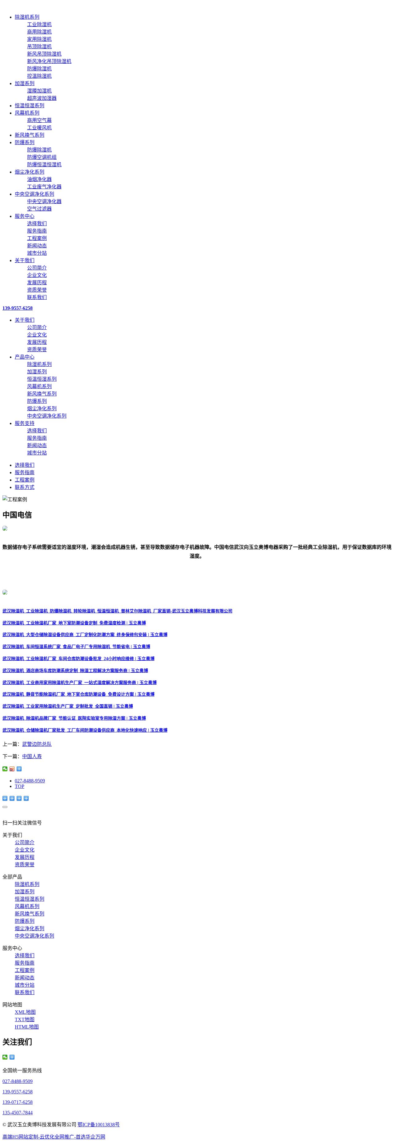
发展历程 (37, 282)
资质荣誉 (37, 290)
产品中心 (24, 357)
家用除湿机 (39, 39)
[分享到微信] (5, 768)
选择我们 (37, 223)
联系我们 (37, 297)
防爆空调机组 (42, 157)
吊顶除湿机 (39, 46)
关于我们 (24, 260)
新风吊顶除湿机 (44, 54)
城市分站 (37, 253)
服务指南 (37, 231)
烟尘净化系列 (29, 172)
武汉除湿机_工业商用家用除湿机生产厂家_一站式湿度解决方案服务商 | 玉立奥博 (79, 682)
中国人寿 (32, 756)
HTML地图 (27, 1026)
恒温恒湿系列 (29, 105)
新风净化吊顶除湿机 (49, 61)
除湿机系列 (27, 17)
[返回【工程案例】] (19, 768)
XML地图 (25, 1012)
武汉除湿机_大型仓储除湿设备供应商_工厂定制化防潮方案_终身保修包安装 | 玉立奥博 (84, 634)
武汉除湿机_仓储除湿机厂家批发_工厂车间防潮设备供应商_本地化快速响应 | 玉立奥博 (84, 730)
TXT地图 (24, 1019)
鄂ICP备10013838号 (99, 1124)
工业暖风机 (39, 127)
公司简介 (37, 267)
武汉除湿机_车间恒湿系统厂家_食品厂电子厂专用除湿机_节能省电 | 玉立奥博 (76, 646)
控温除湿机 (39, 76)
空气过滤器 (39, 208)
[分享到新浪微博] (12, 768)
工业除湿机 (39, 24)
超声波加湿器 (42, 98)
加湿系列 (24, 83)
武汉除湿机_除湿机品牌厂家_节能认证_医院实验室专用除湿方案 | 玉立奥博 (74, 718)
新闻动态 (37, 245)
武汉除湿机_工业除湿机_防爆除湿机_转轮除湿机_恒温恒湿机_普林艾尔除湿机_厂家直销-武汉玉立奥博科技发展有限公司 (117, 611)
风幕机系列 (27, 113)
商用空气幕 (39, 120)
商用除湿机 (39, 31)
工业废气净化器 (44, 186)
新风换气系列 (29, 135)
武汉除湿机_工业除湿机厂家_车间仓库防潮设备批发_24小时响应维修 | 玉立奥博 (78, 658)
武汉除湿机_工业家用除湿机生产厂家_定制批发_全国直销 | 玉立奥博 (67, 706)
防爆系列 (24, 142)
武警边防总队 (37, 744)
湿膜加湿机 (39, 90)
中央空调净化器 (44, 201)
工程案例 (37, 238)
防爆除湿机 (39, 68)
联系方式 (24, 487)
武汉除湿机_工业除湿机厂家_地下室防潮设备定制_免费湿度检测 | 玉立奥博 (74, 623)
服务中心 (24, 216)
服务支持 (24, 423)
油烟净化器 (39, 179)
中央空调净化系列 (34, 194)
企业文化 (37, 275)
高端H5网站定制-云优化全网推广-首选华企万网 (53, 1136)
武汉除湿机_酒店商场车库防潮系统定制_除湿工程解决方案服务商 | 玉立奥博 (75, 670)
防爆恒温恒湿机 (44, 164)
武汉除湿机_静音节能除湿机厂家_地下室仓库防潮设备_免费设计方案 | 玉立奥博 (78, 694)
